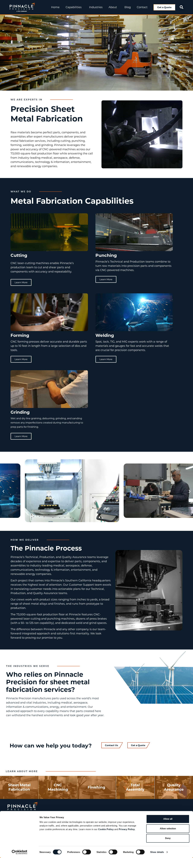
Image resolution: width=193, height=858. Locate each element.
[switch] (86, 852)
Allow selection (168, 828)
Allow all (167, 819)
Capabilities (74, 7)
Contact (142, 7)
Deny (168, 838)
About (113, 7)
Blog (127, 7)
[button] (181, 7)
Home (55, 7)
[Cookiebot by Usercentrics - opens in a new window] (19, 852)
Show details (157, 852)
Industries (96, 7)
